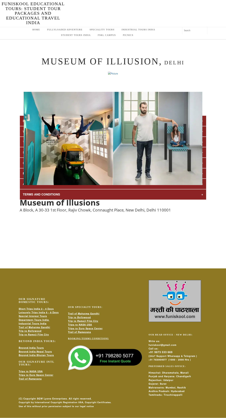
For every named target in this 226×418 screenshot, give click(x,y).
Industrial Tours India (138, 29)
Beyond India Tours (31, 347)
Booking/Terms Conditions (88, 338)
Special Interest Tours (33, 316)
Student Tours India (76, 35)
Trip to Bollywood (30, 330)
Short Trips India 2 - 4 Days (36, 308)
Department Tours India (34, 319)
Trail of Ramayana (30, 378)
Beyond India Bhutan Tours (36, 355)
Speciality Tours (102, 29)
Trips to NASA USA (31, 371)
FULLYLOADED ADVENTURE (65, 29)
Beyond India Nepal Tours (35, 351)
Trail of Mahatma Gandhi (34, 327)
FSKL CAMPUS (107, 35)
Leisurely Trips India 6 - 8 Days (39, 312)
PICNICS (128, 35)
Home (36, 29)
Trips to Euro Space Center (36, 375)
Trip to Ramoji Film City (34, 334)
